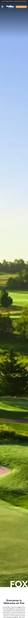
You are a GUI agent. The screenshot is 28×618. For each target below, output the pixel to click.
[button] (2, 7)
